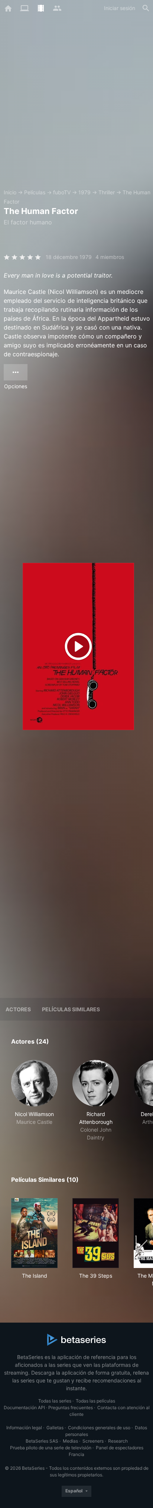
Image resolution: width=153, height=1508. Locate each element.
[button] (34, 1100)
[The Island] (34, 1233)
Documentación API (24, 1407)
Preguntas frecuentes (70, 1407)
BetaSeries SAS (42, 1441)
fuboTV (62, 192)
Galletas (55, 1427)
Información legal (24, 1427)
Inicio (10, 192)
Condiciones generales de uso (99, 1427)
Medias (70, 1441)
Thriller (106, 192)
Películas (34, 192)
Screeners (93, 1441)
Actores (18, 1009)
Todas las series (54, 1401)
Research (118, 1441)
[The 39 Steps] (95, 1233)
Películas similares (71, 1009)
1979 (84, 192)
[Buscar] (146, 8)
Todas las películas (95, 1401)
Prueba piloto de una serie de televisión (50, 1447)
